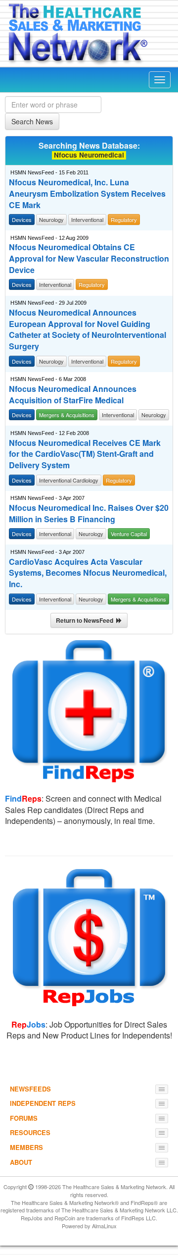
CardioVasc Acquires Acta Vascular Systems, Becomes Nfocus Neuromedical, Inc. (88, 573)
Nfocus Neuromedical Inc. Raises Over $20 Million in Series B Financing (89, 513)
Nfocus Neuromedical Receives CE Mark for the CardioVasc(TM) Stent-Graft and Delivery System (85, 454)
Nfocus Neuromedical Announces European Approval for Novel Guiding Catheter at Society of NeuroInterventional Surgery (87, 329)
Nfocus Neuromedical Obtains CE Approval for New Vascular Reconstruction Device (89, 258)
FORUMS (24, 1118)
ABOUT (21, 1162)
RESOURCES (30, 1132)
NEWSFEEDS (30, 1088)
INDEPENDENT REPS (43, 1103)
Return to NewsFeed (86, 620)
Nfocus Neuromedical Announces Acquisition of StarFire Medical (72, 394)
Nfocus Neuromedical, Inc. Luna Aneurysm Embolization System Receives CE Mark (87, 194)
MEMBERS (26, 1147)
